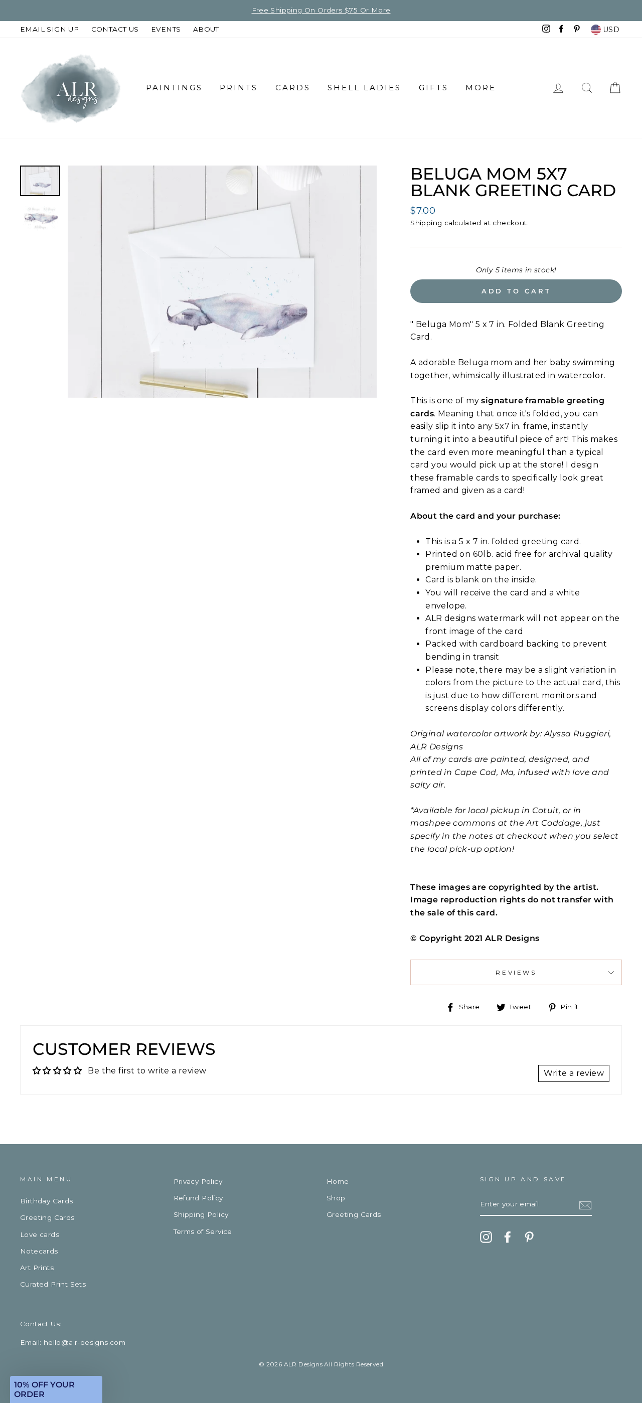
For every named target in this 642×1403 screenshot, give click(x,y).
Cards (292, 87)
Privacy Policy (198, 1181)
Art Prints (37, 1268)
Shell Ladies (364, 87)
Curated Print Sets (53, 1284)
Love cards (39, 1234)
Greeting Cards (47, 1217)
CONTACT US (115, 29)
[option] (222, 282)
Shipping (426, 223)
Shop (336, 1198)
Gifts (433, 87)
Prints (239, 87)
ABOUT (206, 29)
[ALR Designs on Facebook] (508, 1237)
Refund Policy (198, 1198)
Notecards (39, 1251)
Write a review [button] (574, 1073)
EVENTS (166, 29)
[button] (56, 1389)
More (480, 87)
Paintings (174, 87)
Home (338, 1181)
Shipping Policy (201, 1214)
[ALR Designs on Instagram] (486, 1237)
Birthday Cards (46, 1201)
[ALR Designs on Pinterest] (529, 1237)
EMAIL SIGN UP (49, 29)
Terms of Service (203, 1231)
